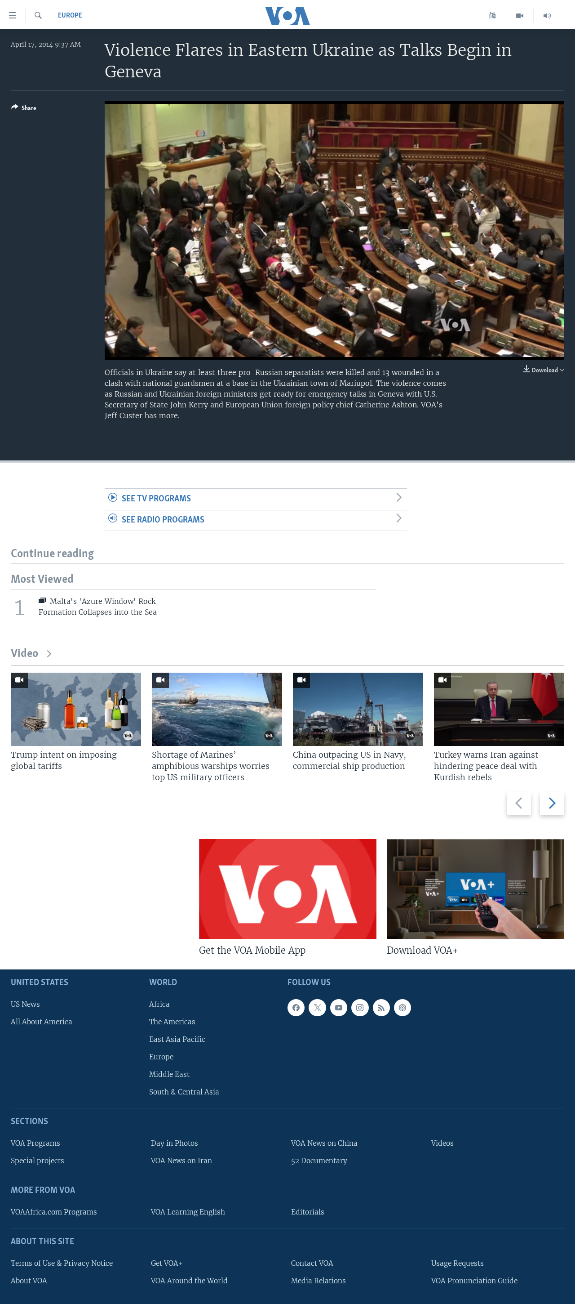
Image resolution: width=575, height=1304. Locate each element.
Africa (159, 1004)
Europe (70, 15)
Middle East (169, 1074)
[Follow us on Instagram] (359, 1007)
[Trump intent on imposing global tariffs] (76, 709)
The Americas (172, 1022)
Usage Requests (457, 1263)
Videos (442, 1143)
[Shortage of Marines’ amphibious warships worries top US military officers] (217, 709)
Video (24, 654)
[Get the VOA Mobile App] (287, 889)
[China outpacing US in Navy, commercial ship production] (358, 709)
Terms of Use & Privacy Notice (62, 1263)
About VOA (29, 1281)
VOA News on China (324, 1143)
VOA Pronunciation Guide (474, 1281)
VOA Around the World (189, 1281)
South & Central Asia (184, 1092)
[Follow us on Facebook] (296, 1007)
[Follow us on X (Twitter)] (317, 1007)
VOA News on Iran (181, 1161)
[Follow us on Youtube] (338, 1007)
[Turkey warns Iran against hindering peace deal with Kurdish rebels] (499, 709)
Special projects (37, 1161)
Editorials (307, 1212)
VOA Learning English (188, 1212)
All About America (41, 1022)
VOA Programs (35, 1143)
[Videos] (520, 15)
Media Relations (318, 1281)
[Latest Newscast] (547, 15)
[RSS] (381, 1007)
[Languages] (492, 15)
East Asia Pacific (177, 1039)
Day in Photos (174, 1143)
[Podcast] (402, 1007)
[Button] (23, 109)
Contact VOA (312, 1263)
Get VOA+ (167, 1263)
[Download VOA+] (475, 889)
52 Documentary (319, 1161)
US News (25, 1004)
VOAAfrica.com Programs (54, 1212)
